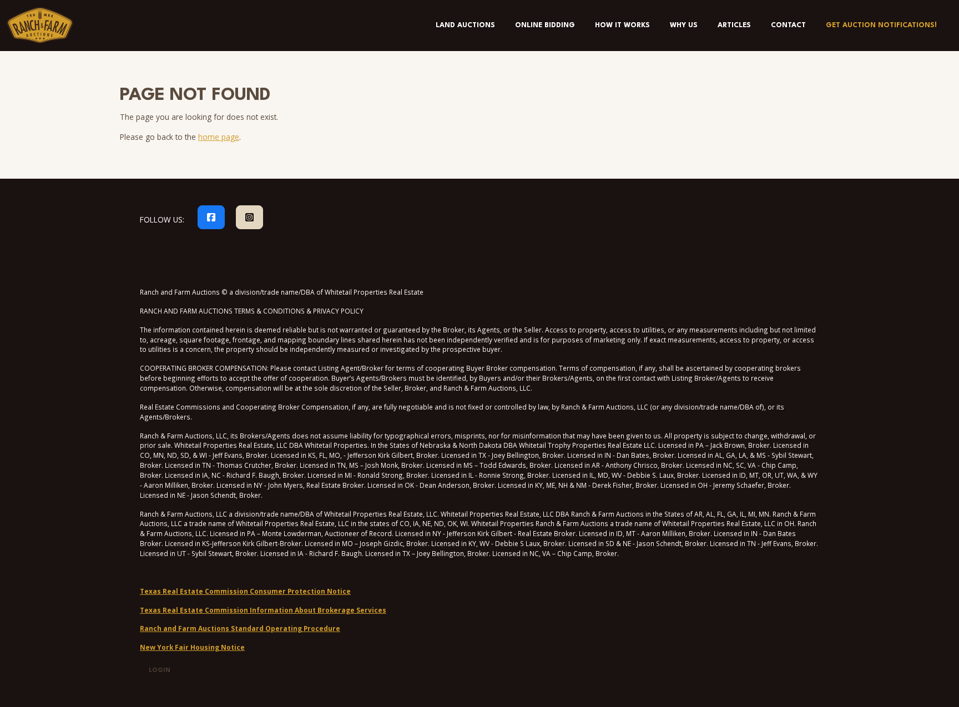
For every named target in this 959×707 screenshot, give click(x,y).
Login (159, 671)
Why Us (684, 25)
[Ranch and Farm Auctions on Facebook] (211, 217)
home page (218, 137)
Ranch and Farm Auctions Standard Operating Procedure (240, 628)
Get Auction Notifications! (881, 25)
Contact (788, 25)
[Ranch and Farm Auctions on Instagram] (249, 217)
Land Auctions (465, 25)
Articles (734, 25)
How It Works (622, 25)
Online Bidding (545, 25)
